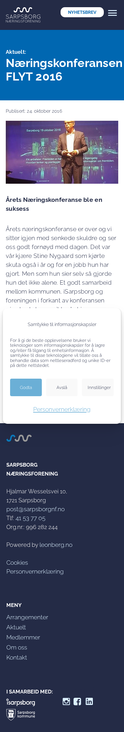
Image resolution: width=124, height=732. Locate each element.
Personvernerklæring (62, 409)
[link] (82, 12)
